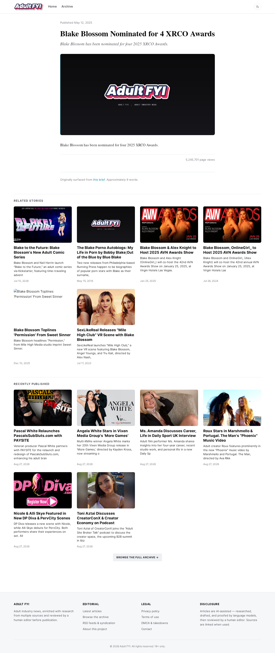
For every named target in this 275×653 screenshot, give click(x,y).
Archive (67, 6)
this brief (99, 179)
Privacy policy (150, 611)
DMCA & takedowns (154, 623)
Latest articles (92, 611)
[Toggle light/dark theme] (257, 7)
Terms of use (150, 617)
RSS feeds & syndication (99, 623)
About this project (95, 629)
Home (52, 6)
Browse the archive (96, 617)
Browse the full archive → (137, 557)
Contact (146, 629)
